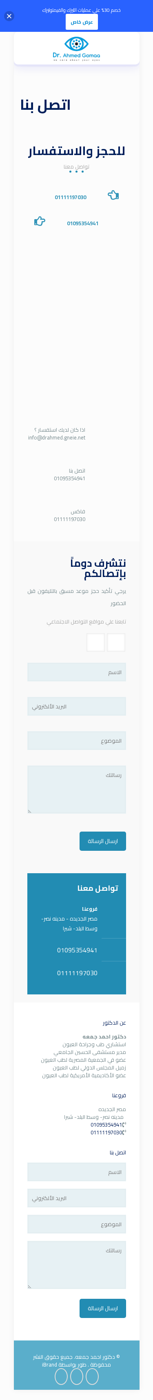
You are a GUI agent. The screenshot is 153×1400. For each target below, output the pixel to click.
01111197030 (70, 197)
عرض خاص (82, 22)
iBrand (49, 1364)
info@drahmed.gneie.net (56, 438)
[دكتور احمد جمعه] (76, 48)
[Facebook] (92, 1376)
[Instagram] (61, 1376)
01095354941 (82, 223)
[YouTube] (76, 1376)
